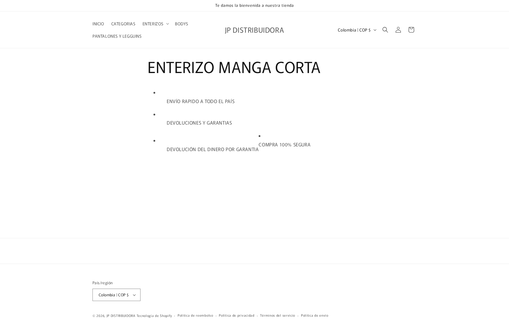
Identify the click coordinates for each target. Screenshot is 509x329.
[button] (155, 23)
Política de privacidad (236, 315)
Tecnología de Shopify (154, 315)
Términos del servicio (277, 315)
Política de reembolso (195, 315)
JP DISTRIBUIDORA (122, 315)
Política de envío (314, 315)
